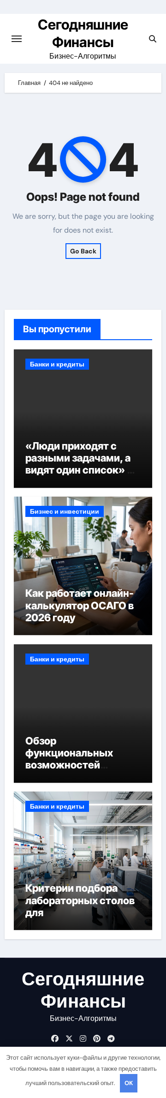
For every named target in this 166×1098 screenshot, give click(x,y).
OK (129, 1083)
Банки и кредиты (57, 364)
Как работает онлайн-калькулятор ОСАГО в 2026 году (79, 605)
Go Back (83, 251)
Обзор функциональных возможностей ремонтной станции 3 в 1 (82, 765)
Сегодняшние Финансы (83, 990)
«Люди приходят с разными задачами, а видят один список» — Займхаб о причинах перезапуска (81, 470)
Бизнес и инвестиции (64, 511)
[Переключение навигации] (16, 38)
